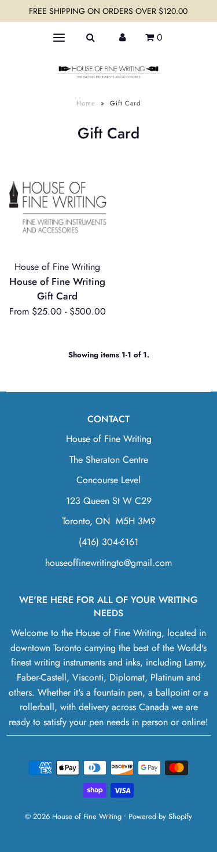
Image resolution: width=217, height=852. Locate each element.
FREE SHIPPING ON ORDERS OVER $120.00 (108, 11)
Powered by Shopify (160, 816)
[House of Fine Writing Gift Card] (57, 205)
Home (85, 103)
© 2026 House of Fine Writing (73, 816)
